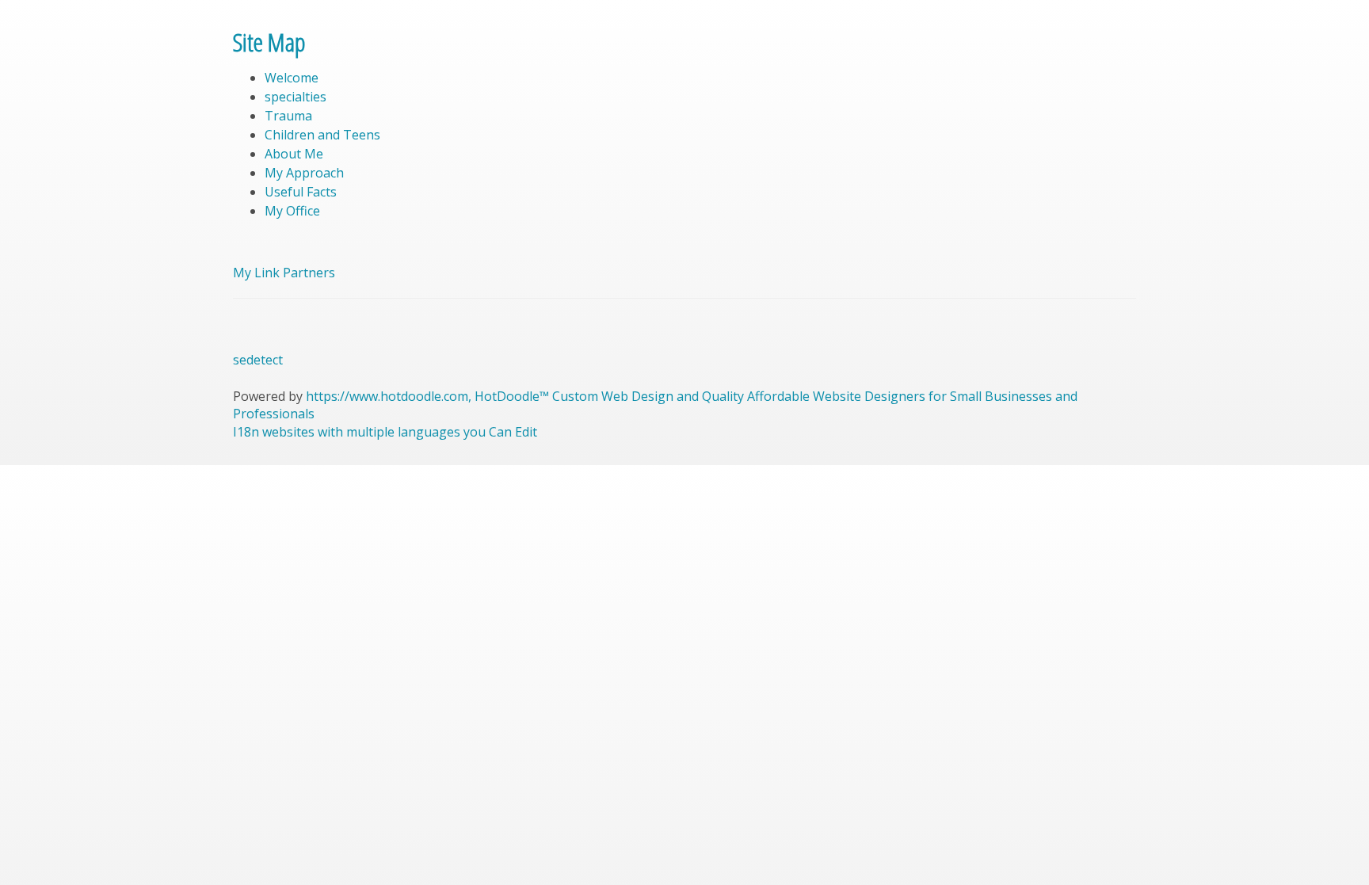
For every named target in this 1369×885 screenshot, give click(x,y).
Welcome (291, 77)
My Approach (304, 172)
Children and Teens (322, 134)
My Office (292, 210)
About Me (294, 153)
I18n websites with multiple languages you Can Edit (385, 432)
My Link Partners (284, 272)
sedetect (258, 359)
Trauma (288, 115)
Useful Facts (301, 191)
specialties (295, 96)
